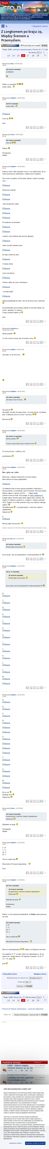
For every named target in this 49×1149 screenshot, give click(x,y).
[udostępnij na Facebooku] (27, 90)
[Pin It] (34, 90)
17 (28, 55)
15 (18, 55)
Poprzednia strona (10, 974)
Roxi (12, 63)
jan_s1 (13, 538)
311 (31, 1070)
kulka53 (13, 842)
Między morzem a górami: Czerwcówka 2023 (20, 1079)
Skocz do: (7, 1014)
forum (5, 3)
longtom (13, 98)
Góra (45, 90)
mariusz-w (14, 328)
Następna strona (40, 974)
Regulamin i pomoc (40, 26)
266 (31, 1083)
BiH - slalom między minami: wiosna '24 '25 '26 (19, 1066)
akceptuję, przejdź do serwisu (35, 1143)
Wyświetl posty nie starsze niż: (18, 978)
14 (13, 55)
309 (21, 1070)
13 (8, 55)
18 (33, 55)
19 (38, 55)
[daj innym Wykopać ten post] (41, 90)
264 (21, 1083)
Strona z (38, 49)
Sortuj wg (21, 982)
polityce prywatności (35, 1137)
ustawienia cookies (15, 1143)
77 (45, 55)
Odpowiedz (6, 45)
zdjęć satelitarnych (36, 495)
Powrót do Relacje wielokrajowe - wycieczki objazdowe (23, 1009)
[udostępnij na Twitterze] (38, 90)
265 (26, 1083)
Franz (12, 134)
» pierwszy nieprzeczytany (22, 49)
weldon (13, 349)
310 (26, 1070)
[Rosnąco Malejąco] (24, 985)
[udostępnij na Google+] (30, 90)
